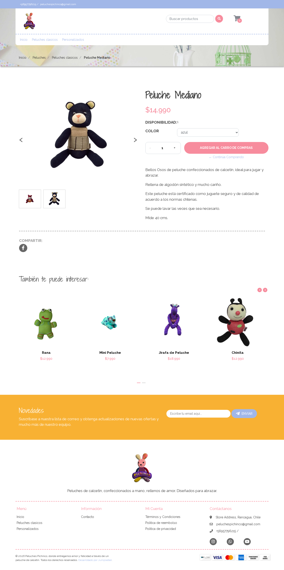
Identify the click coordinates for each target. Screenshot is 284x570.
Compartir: (31, 240)
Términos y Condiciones (162, 517)
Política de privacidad (160, 529)
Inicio (24, 39)
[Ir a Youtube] (247, 541)
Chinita (238, 353)
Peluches (39, 57)
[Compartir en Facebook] (23, 248)
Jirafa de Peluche (174, 353)
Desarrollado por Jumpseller (95, 560)
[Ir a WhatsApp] (230, 541)
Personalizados (73, 39)
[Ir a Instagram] (213, 541)
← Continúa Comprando (226, 157)
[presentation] (21, 141)
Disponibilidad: (159, 122)
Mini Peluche (110, 353)
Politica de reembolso (161, 523)
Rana (46, 353)
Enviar (247, 413)
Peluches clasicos (45, 39)
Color (152, 131)
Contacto (87, 517)
